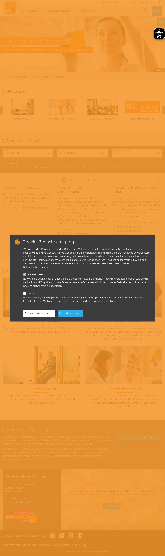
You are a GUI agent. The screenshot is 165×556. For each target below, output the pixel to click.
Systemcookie (36, 274)
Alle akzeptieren (70, 313)
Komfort (33, 293)
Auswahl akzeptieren (38, 313)
